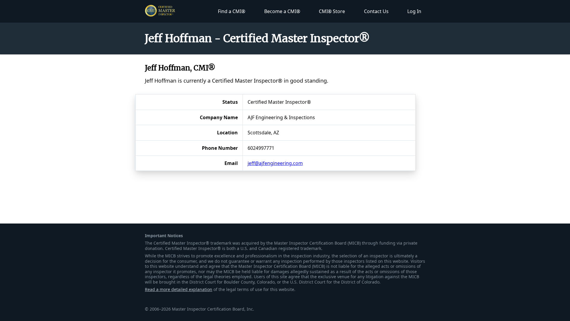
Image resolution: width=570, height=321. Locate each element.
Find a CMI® (231, 11)
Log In (414, 11)
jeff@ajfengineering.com (275, 163)
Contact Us (376, 11)
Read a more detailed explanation (178, 289)
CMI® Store (332, 11)
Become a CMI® (282, 11)
